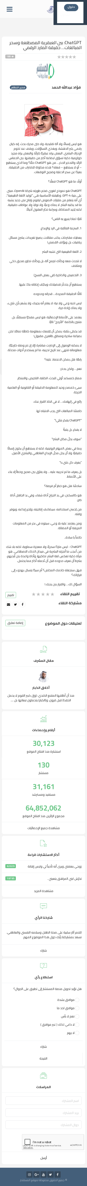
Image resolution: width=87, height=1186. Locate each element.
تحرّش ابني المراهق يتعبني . (64, 878)
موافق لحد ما (66, 1008)
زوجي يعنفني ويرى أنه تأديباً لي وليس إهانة (55, 866)
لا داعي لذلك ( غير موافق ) (57, 1024)
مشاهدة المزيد (43, 891)
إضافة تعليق (15, 623)
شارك (43, 950)
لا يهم (71, 1033)
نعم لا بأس (68, 1016)
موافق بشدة (66, 1000)
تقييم (10, 595)
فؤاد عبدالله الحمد (66, 87)
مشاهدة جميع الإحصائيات (43, 828)
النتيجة (43, 1058)
